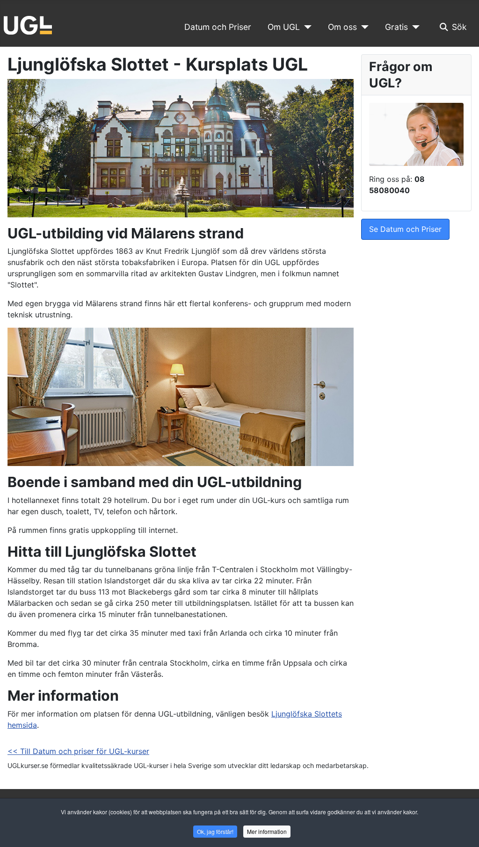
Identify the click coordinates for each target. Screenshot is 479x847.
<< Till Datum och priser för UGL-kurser (78, 751)
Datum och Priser (217, 27)
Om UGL (284, 27)
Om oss (342, 27)
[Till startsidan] (28, 24)
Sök (459, 27)
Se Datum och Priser (405, 229)
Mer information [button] (267, 831)
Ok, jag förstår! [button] (215, 831)
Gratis (396, 27)
